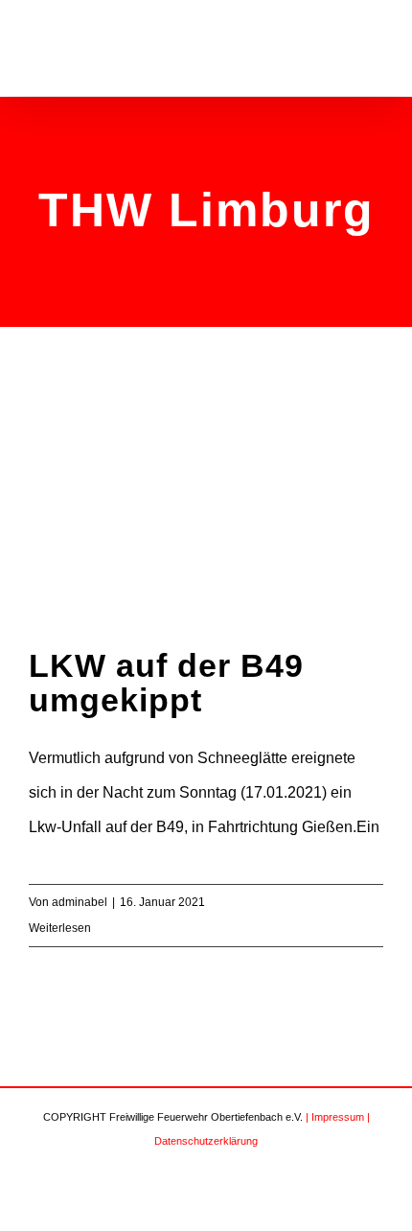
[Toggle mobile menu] (375, 51)
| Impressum (335, 1117)
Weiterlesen (60, 928)
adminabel (79, 902)
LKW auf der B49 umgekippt (166, 682)
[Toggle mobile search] (341, 51)
